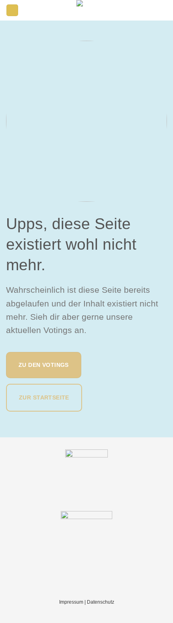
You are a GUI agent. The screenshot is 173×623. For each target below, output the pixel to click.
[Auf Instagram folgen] (153, 10)
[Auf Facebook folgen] (143, 10)
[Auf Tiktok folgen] (162, 10)
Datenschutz (100, 602)
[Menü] (12, 10)
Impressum (71, 602)
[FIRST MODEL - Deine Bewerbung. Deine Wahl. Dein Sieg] (86, 10)
